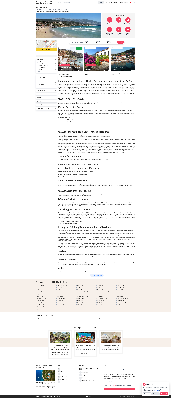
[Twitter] (123, 369)
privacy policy (113, 385)
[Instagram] (119, 369)
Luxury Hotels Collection (123, 2)
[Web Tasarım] (134, 396)
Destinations (114, 2)
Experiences (107, 2)
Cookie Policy (123, 396)
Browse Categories (84, 353)
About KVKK (129, 396)
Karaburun (62, 69)
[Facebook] (115, 369)
